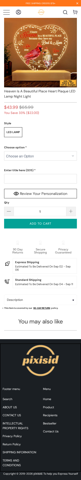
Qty (6, 202)
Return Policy (12, 444)
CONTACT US (12, 415)
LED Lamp (13, 132)
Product (48, 407)
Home (47, 399)
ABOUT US (10, 407)
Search (7, 399)
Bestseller (49, 423)
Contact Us (51, 431)
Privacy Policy (12, 436)
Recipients (50, 415)
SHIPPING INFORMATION (19, 452)
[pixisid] (41, 12)
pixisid (37, 473)
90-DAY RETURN (41, 308)
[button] (40, 147)
